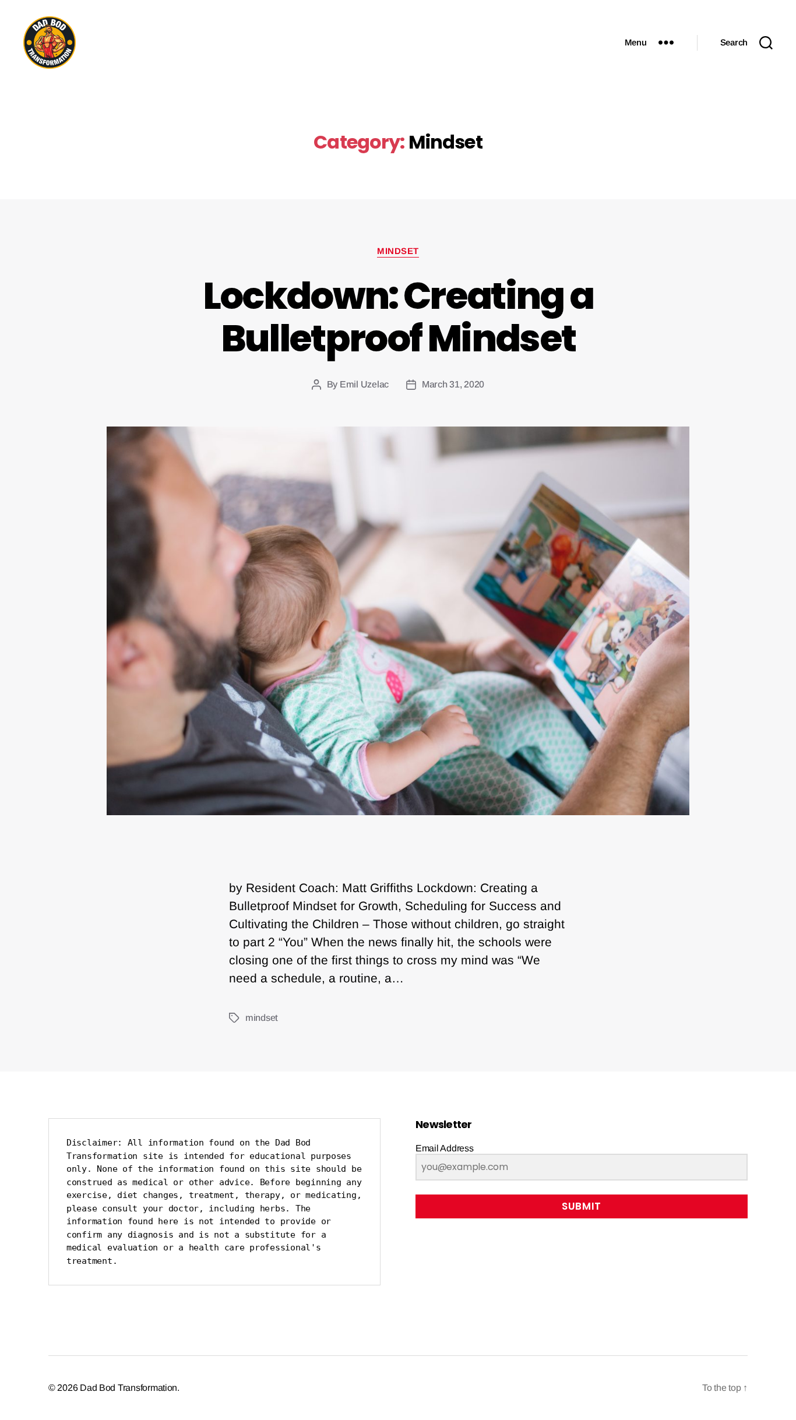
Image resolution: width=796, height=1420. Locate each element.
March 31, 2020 (453, 384)
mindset (261, 1018)
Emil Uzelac (364, 384)
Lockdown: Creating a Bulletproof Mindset (398, 317)
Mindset (398, 251)
